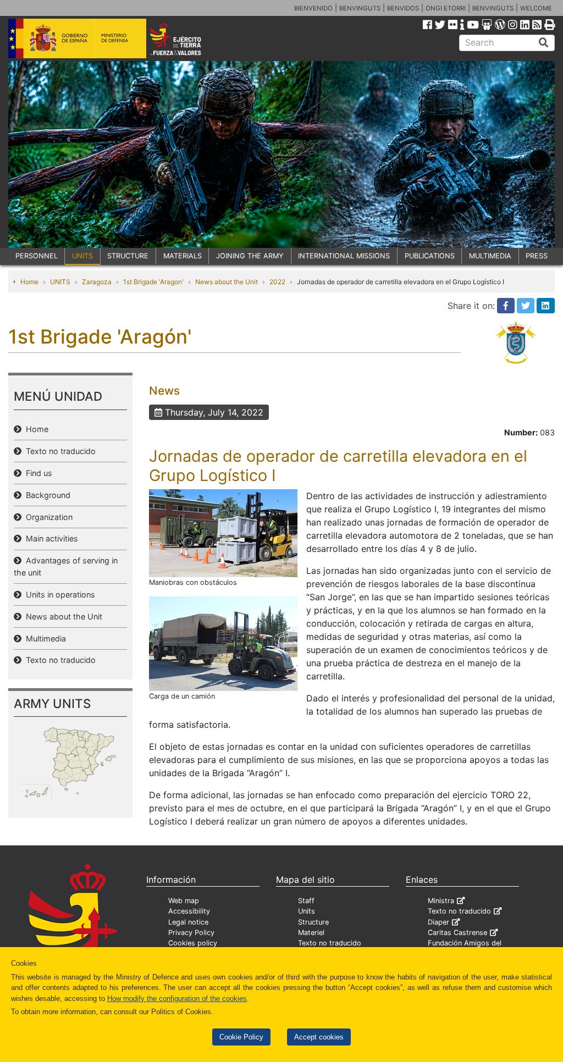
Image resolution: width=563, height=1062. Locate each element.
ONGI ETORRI (446, 8)
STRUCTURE (127, 256)
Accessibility (189, 911)
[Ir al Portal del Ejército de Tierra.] (186, 37)
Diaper (438, 922)
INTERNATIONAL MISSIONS (344, 256)
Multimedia (43, 638)
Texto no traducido (58, 451)
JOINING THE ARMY (250, 256)
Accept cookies (319, 1037)
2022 (277, 282)
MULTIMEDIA (490, 256)
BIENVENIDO (313, 8)
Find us (36, 473)
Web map (183, 901)
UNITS (82, 256)
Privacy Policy (191, 932)
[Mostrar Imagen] (223, 532)
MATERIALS (182, 256)
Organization (47, 517)
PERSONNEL (36, 256)
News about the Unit (226, 282)
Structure (313, 922)
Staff (306, 901)
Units (306, 911)
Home (29, 282)
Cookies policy (192, 943)
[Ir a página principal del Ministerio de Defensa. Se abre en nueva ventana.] (77, 37)
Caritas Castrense (457, 932)
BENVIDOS (403, 8)
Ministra (441, 901)
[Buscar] (544, 42)
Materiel (311, 932)
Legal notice (188, 922)
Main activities (49, 538)
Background (45, 495)
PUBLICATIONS (430, 256)
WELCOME (536, 8)
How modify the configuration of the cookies (177, 998)
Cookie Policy (241, 1037)
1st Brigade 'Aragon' (153, 282)
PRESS (537, 256)
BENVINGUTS (359, 8)
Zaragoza (97, 282)
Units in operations (58, 594)
